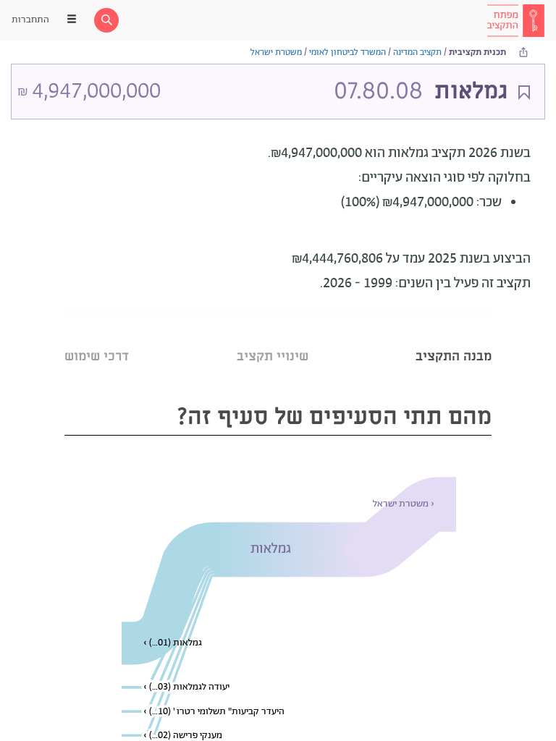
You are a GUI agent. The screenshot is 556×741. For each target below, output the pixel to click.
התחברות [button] (30, 20)
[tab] (454, 338)
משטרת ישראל (276, 52)
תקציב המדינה (417, 52)
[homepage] (515, 20)
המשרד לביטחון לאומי (347, 52)
